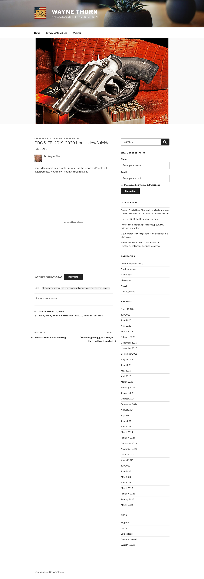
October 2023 (128, 454)
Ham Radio (126, 274)
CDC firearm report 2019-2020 (48, 277)
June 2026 (126, 320)
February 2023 (128, 493)
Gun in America (48, 312)
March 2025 (127, 381)
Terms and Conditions (56, 33)
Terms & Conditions (150, 185)
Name (124, 159)
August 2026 (127, 309)
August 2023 (127, 460)
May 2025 (126, 370)
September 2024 (129, 404)
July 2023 (125, 465)
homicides (67, 316)
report (88, 316)
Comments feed (128, 539)
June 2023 (126, 471)
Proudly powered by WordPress (49, 572)
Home (37, 33)
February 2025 (128, 387)
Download (73, 276)
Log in (124, 528)
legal (78, 316)
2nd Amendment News (132, 263)
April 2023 (126, 482)
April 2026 (126, 326)
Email (124, 172)
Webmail (77, 33)
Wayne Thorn (75, 12)
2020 (48, 316)
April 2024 (126, 426)
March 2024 (127, 432)
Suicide (98, 316)
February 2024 (128, 437)
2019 (41, 316)
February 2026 (128, 337)
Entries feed (126, 533)
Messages (126, 280)
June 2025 (126, 365)
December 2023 (129, 443)
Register (125, 522)
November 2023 (129, 449)
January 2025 (127, 393)
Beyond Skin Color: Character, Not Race (140, 219)
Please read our (142, 185)
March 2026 (127, 331)
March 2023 (127, 488)
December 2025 (129, 342)
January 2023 (127, 499)
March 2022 (127, 505)
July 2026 (125, 314)
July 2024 (125, 415)
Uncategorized (128, 291)
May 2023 (126, 477)
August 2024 (127, 409)
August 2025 (127, 359)
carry (56, 316)
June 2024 (126, 421)
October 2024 (128, 398)
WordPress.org (128, 545)
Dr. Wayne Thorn (69, 138)
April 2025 (126, 376)
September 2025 (129, 353)
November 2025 (129, 348)
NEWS (62, 312)
